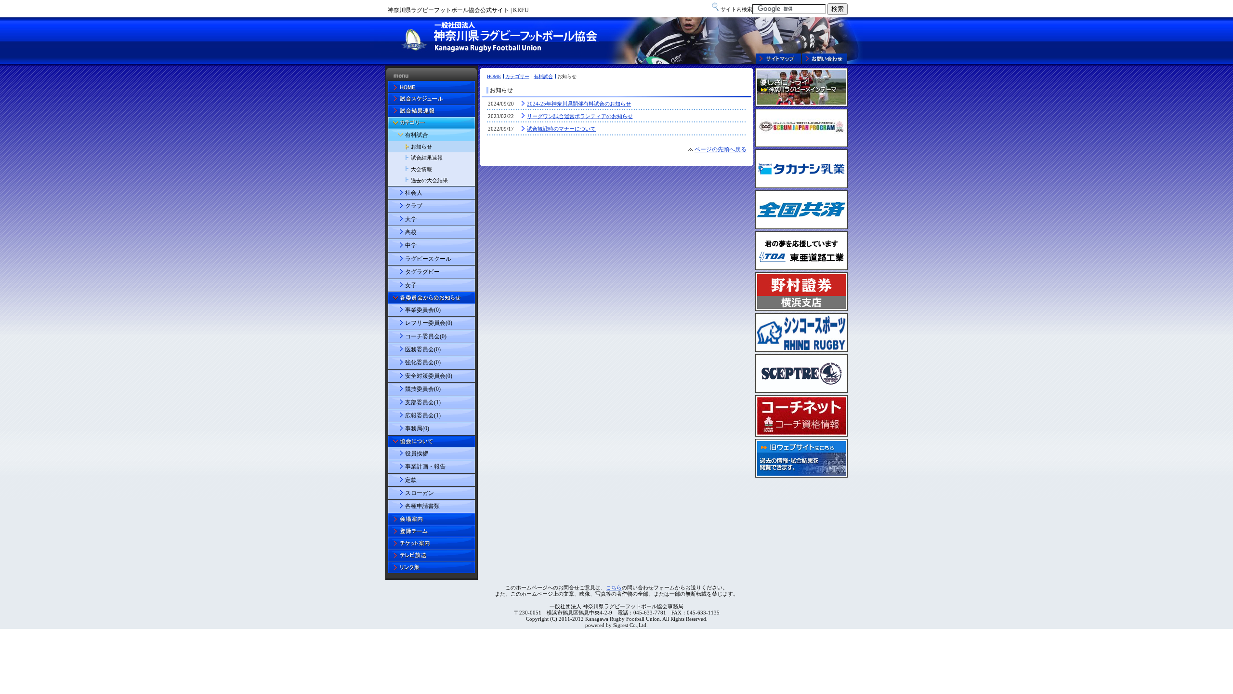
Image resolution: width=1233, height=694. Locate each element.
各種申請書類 (422, 506)
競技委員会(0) (423, 389)
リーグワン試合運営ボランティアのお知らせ (580, 116)
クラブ (413, 205)
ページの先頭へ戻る (721, 149)
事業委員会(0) (423, 310)
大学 (411, 219)
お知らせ (421, 146)
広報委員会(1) (423, 415)
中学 (411, 245)
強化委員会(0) (423, 362)
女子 (411, 285)
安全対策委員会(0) (428, 376)
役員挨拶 (416, 453)
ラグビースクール (428, 258)
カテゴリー (517, 76)
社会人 (413, 192)
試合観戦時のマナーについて (561, 129)
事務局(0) (417, 428)
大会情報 (421, 169)
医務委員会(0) (423, 349)
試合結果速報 (427, 157)
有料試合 (543, 76)
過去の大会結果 (429, 180)
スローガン (419, 493)
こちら (614, 587)
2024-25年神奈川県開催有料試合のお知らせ (579, 104)
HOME (494, 76)
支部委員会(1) (423, 402)
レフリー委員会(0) (428, 323)
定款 (411, 480)
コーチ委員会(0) (425, 336)
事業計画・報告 (425, 466)
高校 (411, 232)
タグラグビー (422, 271)
